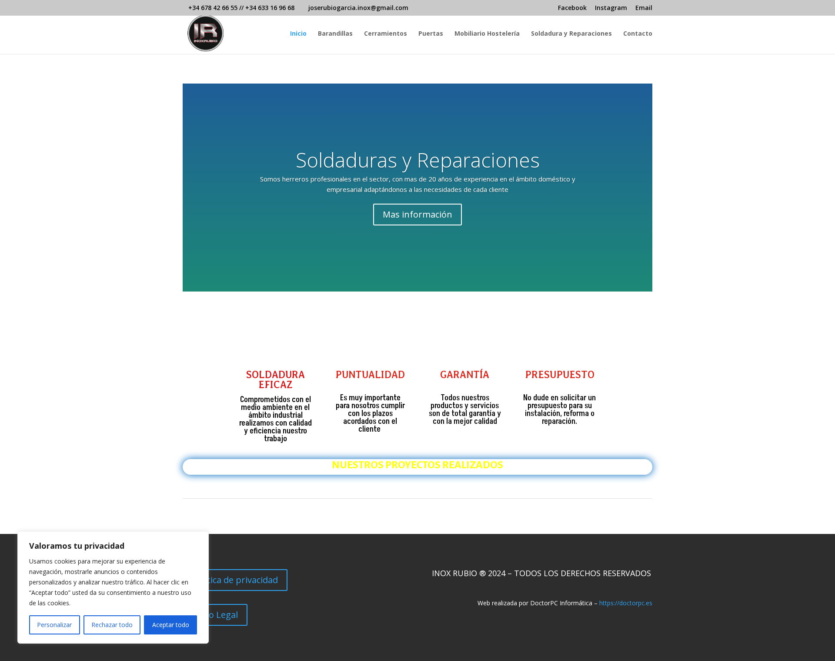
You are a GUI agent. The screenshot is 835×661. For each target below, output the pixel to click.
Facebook (572, 8)
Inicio (298, 33)
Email (643, 8)
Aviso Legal (215, 615)
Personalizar (54, 625)
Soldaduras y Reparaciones (418, 159)
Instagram (611, 8)
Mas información (417, 214)
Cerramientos (385, 33)
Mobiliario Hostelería (487, 33)
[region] (113, 587)
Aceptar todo (170, 625)
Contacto (637, 33)
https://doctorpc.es (625, 603)
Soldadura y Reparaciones (571, 33)
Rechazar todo (112, 625)
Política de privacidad (235, 580)
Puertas (430, 33)
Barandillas (335, 33)
